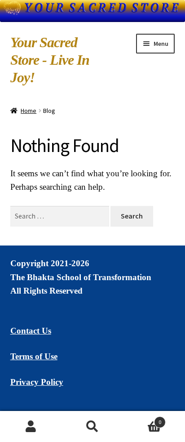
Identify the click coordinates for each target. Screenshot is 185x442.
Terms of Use (33, 356)
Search (92, 426)
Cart (142, 418)
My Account (31, 426)
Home (28, 111)
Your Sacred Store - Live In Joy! (49, 59)
